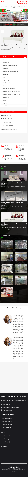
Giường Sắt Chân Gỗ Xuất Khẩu (8, 88)
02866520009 (23, 1)
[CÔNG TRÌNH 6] (7, 280)
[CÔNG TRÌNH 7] (21, 280)
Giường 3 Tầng (4, 77)
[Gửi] (22, 10)
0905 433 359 (23, 3)
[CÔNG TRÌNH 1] (7, 244)
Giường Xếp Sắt (5, 68)
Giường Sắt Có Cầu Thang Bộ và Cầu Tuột (10, 91)
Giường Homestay (5, 85)
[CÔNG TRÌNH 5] (7, 268)
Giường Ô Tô (4, 100)
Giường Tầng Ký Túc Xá (6, 80)
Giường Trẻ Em (4, 103)
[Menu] (3, 10)
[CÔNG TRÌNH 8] (7, 292)
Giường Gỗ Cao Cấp (6, 82)
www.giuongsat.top (7, 410)
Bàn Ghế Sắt (4, 106)
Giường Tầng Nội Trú (6, 97)
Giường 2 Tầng (4, 74)
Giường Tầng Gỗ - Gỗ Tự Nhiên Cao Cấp (10, 94)
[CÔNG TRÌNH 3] (7, 256)
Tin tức (3, 167)
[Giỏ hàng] (25, 10)
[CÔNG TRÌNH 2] (21, 244)
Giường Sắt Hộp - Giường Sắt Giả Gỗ (9, 71)
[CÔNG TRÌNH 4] (21, 256)
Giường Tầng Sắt (5, 62)
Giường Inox (4, 59)
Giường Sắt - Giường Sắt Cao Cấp (9, 65)
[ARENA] (21, 268)
